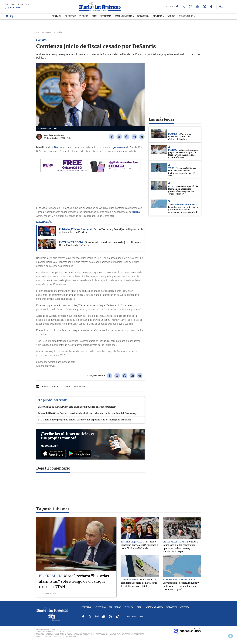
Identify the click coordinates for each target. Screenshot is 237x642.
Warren (58, 147)
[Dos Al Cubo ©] (187, 633)
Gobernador (79, 387)
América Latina (123, 16)
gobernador (119, 147)
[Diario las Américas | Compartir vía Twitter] (119, 137)
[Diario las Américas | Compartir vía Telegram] (142, 137)
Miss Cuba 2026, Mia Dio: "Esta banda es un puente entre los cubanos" (77, 407)
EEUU (94, 16)
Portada (56, 16)
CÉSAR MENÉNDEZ (55, 135)
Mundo (171, 16)
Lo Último (70, 16)
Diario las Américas (44, 32)
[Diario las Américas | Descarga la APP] (54, 453)
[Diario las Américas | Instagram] (190, 6)
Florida (83, 16)
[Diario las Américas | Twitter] (184, 6)
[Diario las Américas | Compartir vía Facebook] (111, 137)
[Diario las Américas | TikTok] (211, 6)
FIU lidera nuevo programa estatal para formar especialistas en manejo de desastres (84, 420)
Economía (105, 16)
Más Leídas (115, 607)
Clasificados (186, 16)
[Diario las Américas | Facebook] (177, 6)
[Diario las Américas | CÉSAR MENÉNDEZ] (39, 138)
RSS (141, 616)
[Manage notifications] (230, 636)
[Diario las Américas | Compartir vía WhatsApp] (126, 137)
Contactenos (130, 616)
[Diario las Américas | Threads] (204, 6)
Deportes (142, 16)
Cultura (158, 16)
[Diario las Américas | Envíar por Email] (134, 137)
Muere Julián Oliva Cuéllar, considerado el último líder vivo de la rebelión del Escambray (87, 413)
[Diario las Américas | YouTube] (197, 6)
